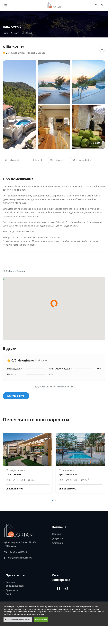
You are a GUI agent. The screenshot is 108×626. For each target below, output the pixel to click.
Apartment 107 (67, 474)
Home (5, 33)
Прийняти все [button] (41, 619)
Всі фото (95, 142)
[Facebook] (58, 588)
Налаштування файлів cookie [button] (18, 619)
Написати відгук (15, 395)
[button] (96, 5)
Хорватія (15, 33)
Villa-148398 (14, 474)
